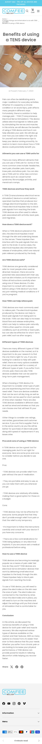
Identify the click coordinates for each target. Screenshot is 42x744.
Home (4, 19)
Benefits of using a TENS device (13, 23)
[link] (3, 740)
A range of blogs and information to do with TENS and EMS (19, 21)
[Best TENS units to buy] (38, 740)
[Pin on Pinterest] (21, 666)
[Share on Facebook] (16, 666)
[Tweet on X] (11, 666)
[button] (33, 11)
